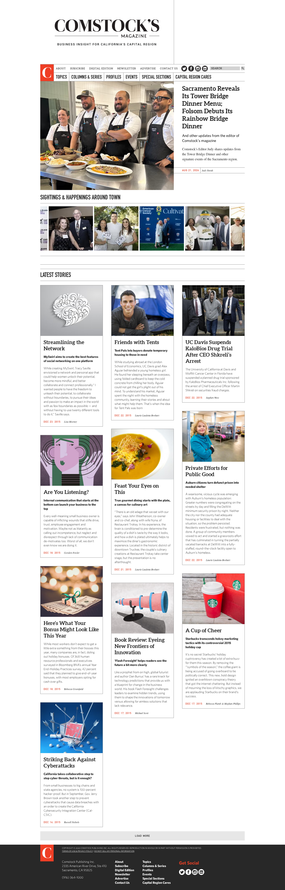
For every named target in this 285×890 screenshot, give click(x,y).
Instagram (198, 68)
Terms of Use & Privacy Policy (77, 851)
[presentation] (47, 72)
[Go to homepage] (107, 32)
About (61, 68)
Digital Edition (101, 68)
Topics (61, 77)
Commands (3, 887)
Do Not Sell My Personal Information (114, 851)
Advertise (148, 68)
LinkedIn (205, 68)
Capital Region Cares (193, 77)
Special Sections (156, 77)
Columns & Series (86, 77)
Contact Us (169, 68)
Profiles (113, 77)
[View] (51, 249)
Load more (142, 835)
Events (131, 77)
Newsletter (126, 68)
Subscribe (77, 68)
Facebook (191, 68)
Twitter (184, 68)
